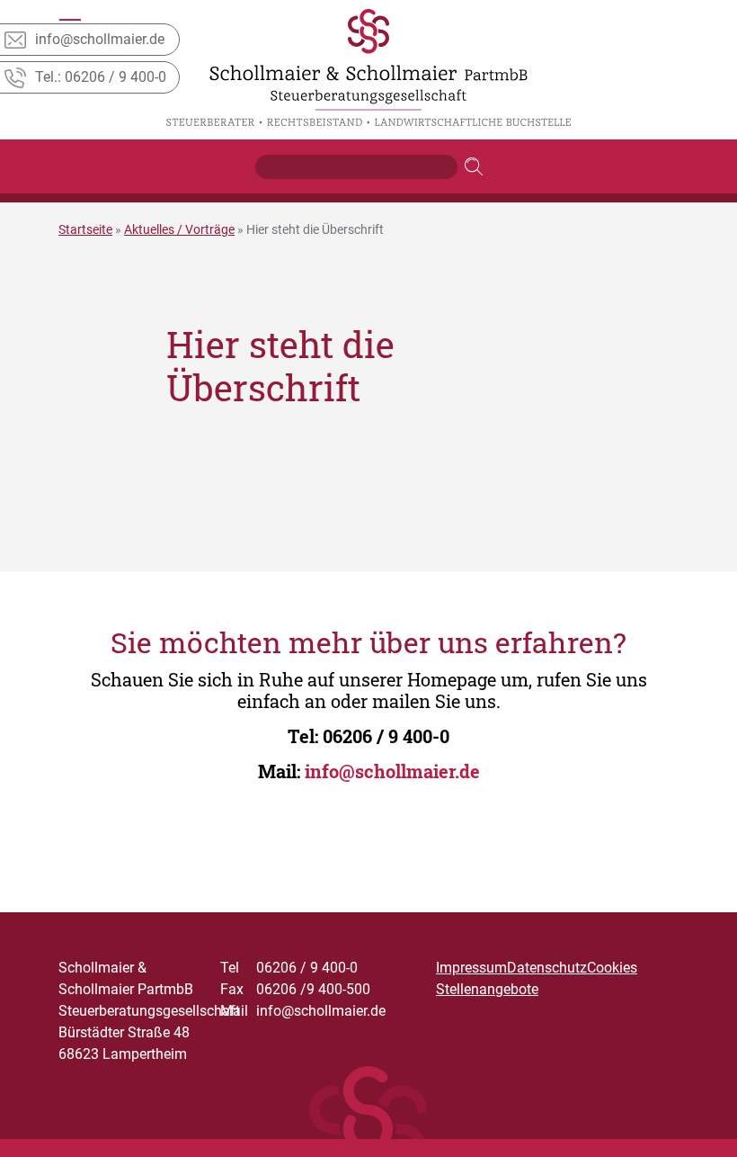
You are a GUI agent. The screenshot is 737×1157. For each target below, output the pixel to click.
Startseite (85, 229)
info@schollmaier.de (392, 771)
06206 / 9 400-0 (386, 736)
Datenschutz (547, 967)
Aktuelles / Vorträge (179, 229)
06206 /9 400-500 (295, 989)
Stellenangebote (487, 989)
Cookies (612, 967)
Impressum (471, 967)
